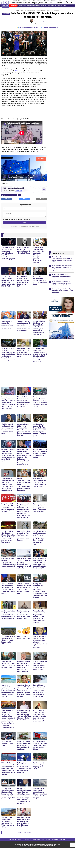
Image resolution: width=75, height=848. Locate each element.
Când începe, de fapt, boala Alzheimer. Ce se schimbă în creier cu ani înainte (7, 325)
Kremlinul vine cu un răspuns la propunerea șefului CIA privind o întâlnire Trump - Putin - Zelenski (23, 666)
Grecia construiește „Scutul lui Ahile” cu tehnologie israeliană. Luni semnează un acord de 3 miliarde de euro (24, 564)
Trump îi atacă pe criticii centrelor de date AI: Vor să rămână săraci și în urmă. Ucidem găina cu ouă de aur (24, 326)
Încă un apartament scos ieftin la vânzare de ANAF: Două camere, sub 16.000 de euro (40, 665)
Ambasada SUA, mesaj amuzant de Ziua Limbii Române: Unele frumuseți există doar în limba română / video (7, 484)
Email (42, 198)
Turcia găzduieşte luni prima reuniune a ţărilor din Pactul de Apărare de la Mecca (40, 745)
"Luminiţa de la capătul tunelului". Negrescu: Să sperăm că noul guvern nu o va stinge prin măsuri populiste (39, 616)
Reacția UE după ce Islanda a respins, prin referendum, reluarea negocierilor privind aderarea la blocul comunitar (40, 642)
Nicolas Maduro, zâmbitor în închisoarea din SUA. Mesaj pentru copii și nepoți (23, 614)
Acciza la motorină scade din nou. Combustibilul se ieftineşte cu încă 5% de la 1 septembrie (8, 614)
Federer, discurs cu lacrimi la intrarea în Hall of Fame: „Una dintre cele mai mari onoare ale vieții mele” (24, 767)
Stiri (22, 10)
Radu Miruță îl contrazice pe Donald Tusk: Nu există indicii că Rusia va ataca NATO (23, 281)
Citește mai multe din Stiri (24, 832)
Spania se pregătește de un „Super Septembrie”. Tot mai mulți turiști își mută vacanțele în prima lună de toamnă (8, 690)
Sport (46, 2)
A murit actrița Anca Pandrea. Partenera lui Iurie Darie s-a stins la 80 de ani (40, 280)
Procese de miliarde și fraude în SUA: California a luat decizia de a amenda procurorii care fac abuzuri (24, 536)
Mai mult (37, 4)
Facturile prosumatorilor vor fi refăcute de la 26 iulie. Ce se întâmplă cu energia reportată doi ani (40, 401)
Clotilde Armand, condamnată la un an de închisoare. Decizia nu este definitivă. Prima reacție (7, 429)
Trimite (24, 222)
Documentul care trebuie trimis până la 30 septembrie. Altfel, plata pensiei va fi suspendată (39, 507)
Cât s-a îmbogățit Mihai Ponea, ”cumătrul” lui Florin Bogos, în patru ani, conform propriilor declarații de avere (24, 429)
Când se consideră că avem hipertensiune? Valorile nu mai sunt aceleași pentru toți (8, 562)
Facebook (8, 198)
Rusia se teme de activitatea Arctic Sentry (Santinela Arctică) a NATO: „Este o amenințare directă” (8, 588)
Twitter (25, 198)
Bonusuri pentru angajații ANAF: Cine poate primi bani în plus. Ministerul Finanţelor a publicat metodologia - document (38, 254)
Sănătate (34, 2)
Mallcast (59, 2)
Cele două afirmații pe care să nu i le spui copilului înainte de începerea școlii (24, 352)
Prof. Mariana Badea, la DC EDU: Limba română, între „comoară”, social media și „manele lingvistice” (8, 793)
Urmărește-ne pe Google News (50, 27)
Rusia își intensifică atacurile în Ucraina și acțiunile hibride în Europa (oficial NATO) (40, 453)
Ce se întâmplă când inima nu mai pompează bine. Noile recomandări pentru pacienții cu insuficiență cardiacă (8, 455)
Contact (48, 839)
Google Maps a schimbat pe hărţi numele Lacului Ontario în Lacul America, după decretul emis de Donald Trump (39, 690)
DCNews (5, 4)
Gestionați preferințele (38, 839)
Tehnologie (52, 2)
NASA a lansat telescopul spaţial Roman (7, 743)
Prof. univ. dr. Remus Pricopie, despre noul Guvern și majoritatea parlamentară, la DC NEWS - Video (8, 281)
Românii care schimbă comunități (20, 2)
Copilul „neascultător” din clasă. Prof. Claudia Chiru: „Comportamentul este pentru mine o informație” (24, 484)
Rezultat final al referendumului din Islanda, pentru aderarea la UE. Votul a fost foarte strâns (8, 822)
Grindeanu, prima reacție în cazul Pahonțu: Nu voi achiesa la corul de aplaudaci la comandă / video (42, 5)
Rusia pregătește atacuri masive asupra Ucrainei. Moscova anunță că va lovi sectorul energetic (40, 793)
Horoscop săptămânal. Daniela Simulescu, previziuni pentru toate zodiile (61, 276)
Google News (18, 190)
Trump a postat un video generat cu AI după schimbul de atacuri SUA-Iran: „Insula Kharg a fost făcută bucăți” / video (40, 564)
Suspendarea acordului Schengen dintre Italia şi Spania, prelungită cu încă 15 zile (40, 482)
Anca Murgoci (41, 21)
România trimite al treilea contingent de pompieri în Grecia (39, 766)
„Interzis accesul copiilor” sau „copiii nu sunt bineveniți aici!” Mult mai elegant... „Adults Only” (24, 588)
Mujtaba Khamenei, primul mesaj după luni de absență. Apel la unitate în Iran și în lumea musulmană (24, 822)
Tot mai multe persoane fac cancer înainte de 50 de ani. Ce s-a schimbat (8, 664)
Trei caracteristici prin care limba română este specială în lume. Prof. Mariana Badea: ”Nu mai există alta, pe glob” (8, 253)
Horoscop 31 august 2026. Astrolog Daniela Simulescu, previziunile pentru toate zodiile (62, 290)
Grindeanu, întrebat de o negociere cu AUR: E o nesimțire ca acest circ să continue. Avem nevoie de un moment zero (62, 268)
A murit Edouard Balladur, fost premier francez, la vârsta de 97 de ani (23, 250)
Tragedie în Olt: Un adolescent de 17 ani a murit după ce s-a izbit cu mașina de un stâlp (8, 507)
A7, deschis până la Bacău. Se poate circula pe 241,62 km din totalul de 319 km (8, 640)
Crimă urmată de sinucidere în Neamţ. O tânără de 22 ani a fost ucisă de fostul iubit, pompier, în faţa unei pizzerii (8, 537)
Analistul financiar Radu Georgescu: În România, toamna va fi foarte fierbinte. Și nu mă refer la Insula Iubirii (24, 715)
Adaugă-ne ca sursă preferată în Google (28, 27)
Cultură (41, 2)
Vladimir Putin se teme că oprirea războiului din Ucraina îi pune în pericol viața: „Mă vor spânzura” (23, 401)
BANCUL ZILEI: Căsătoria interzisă (23, 637)
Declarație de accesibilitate (58, 839)
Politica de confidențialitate (14, 839)
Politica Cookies (27, 839)
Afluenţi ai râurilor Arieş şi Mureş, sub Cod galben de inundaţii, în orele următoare (23, 745)
